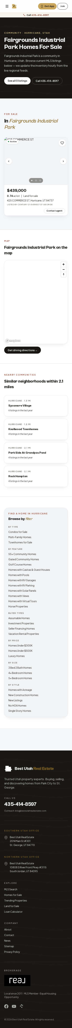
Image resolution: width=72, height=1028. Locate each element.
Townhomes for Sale (20, 542)
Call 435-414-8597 (47, 80)
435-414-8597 (20, 804)
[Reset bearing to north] (63, 274)
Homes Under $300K (20, 645)
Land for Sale (11, 906)
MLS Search (10, 889)
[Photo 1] (32, 180)
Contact (9, 935)
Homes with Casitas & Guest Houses (29, 569)
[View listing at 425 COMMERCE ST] (36, 161)
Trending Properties (15, 900)
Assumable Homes (19, 618)
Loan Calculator (13, 911)
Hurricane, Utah (37, 33)
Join (62, 6)
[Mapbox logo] (13, 341)
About (8, 929)
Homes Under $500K (20, 650)
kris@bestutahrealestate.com (30, 810)
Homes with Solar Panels (22, 590)
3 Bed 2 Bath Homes (20, 667)
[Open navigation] (6, 6)
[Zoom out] (63, 269)
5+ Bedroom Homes (20, 678)
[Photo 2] (36, 180)
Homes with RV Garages (22, 580)
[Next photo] (63, 161)
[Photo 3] (40, 180)
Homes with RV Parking (21, 585)
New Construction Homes (23, 695)
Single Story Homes (19, 710)
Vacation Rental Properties (23, 633)
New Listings (15, 700)
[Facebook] (6, 1006)
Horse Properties (18, 606)
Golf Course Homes (19, 564)
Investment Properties (21, 623)
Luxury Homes (16, 655)
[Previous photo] (9, 161)
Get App (49, 6)
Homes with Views (18, 595)
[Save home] (62, 142)
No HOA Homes (17, 705)
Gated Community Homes (23, 559)
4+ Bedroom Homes (20, 672)
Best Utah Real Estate (23, 1019)
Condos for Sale (17, 531)
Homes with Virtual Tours (22, 601)
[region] (36, 302)
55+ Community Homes (22, 554)
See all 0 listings (17, 80)
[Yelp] (22, 1006)
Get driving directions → (22, 350)
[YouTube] (14, 1006)
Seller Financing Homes (21, 628)
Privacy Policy (12, 951)
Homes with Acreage (20, 689)
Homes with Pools (18, 574)
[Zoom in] (63, 264)
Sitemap (9, 946)
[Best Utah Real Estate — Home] (14, 6)
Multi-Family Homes (19, 537)
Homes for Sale (13, 894)
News (7, 940)
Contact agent (54, 210)
